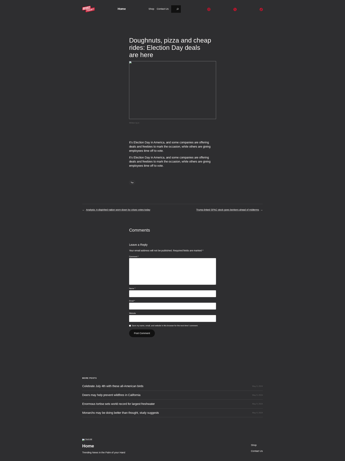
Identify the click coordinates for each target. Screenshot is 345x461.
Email (132, 301)
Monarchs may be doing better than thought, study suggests (120, 412)
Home (122, 9)
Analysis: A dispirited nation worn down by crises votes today (118, 209)
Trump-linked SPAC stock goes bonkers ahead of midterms (227, 209)
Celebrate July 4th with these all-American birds (112, 386)
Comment (134, 256)
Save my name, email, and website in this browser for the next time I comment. (165, 325)
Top (132, 182)
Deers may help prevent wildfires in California (111, 395)
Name (132, 288)
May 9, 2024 (257, 386)
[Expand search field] (176, 9)
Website (132, 313)
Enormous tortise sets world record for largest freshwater (118, 404)
